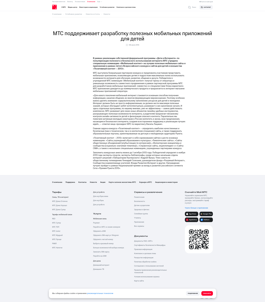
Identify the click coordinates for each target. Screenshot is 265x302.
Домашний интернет (101, 265)
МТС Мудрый (57, 235)
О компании (91, 2)
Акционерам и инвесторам (166, 182)
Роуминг (96, 223)
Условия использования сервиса (146, 276)
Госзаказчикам (80, 2)
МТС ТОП (55, 227)
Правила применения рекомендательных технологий (150, 271)
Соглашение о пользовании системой (149, 266)
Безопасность (139, 201)
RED (53, 218)
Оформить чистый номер (103, 239)
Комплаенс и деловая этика (145, 253)
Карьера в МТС (145, 182)
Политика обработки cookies (145, 262)
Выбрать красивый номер (103, 243)
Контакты (82, 182)
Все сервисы (139, 226)
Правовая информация (143, 249)
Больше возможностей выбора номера (108, 247)
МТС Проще (56, 239)
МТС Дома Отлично (59, 201)
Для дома (97, 261)
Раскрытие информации (143, 257)
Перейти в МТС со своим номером (106, 227)
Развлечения (139, 197)
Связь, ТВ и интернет (60, 197)
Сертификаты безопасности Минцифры (149, 245)
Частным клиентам (58, 2)
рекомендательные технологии (100, 293)
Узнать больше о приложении (196, 208)
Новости (93, 182)
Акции (102, 182)
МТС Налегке (57, 247)
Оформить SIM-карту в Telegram (106, 235)
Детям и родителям (142, 205)
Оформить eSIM (99, 231)
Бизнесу (70, 2)
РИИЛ (54, 243)
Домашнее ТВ (98, 269)
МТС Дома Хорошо (59, 205)
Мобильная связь (100, 218)
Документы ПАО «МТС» (143, 241)
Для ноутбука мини (100, 196)
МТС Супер (56, 223)
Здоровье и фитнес (141, 209)
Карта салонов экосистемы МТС (122, 182)
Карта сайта (139, 281)
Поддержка (70, 182)
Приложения (139, 222)
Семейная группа (141, 214)
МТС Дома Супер (59, 209)
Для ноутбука (98, 200)
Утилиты (137, 218)
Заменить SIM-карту (101, 252)
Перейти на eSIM (99, 256)
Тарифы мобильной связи (62, 214)
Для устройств (99, 192)
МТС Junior (56, 231)
